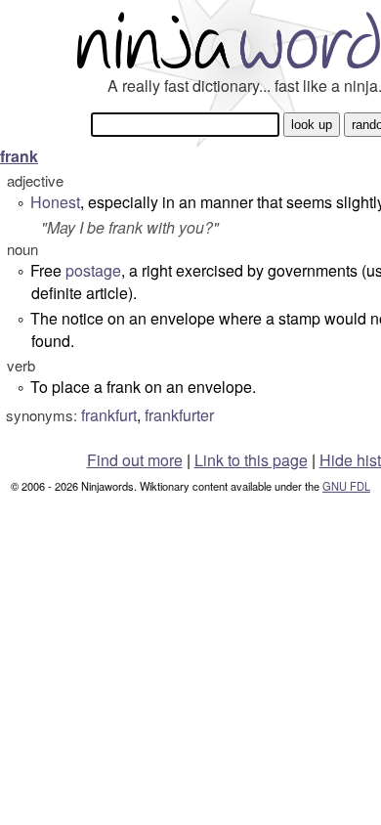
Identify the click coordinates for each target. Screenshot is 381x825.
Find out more (135, 460)
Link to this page (251, 460)
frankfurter (179, 415)
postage (93, 270)
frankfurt (109, 415)
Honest (55, 202)
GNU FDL (346, 486)
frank (19, 156)
